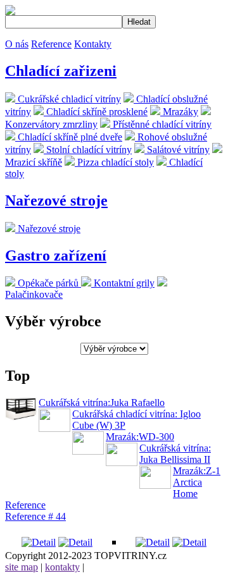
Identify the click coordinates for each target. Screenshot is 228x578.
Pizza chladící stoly (114, 162)
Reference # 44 (35, 516)
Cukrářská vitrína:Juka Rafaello (102, 402)
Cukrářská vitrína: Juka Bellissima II (175, 454)
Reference (51, 44)
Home (185, 493)
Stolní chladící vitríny (88, 149)
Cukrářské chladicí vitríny (68, 99)
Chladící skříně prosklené (96, 111)
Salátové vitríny (177, 149)
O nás (16, 44)
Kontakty (92, 44)
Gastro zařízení (55, 255)
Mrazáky (179, 111)
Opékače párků (48, 283)
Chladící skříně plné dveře (68, 137)
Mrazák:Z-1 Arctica (196, 476)
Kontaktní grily (123, 283)
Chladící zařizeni (61, 71)
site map (21, 567)
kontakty (62, 567)
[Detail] (153, 542)
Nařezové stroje (56, 200)
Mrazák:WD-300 (140, 436)
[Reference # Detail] (39, 542)
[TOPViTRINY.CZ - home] (10, 11)
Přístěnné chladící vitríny (161, 124)
